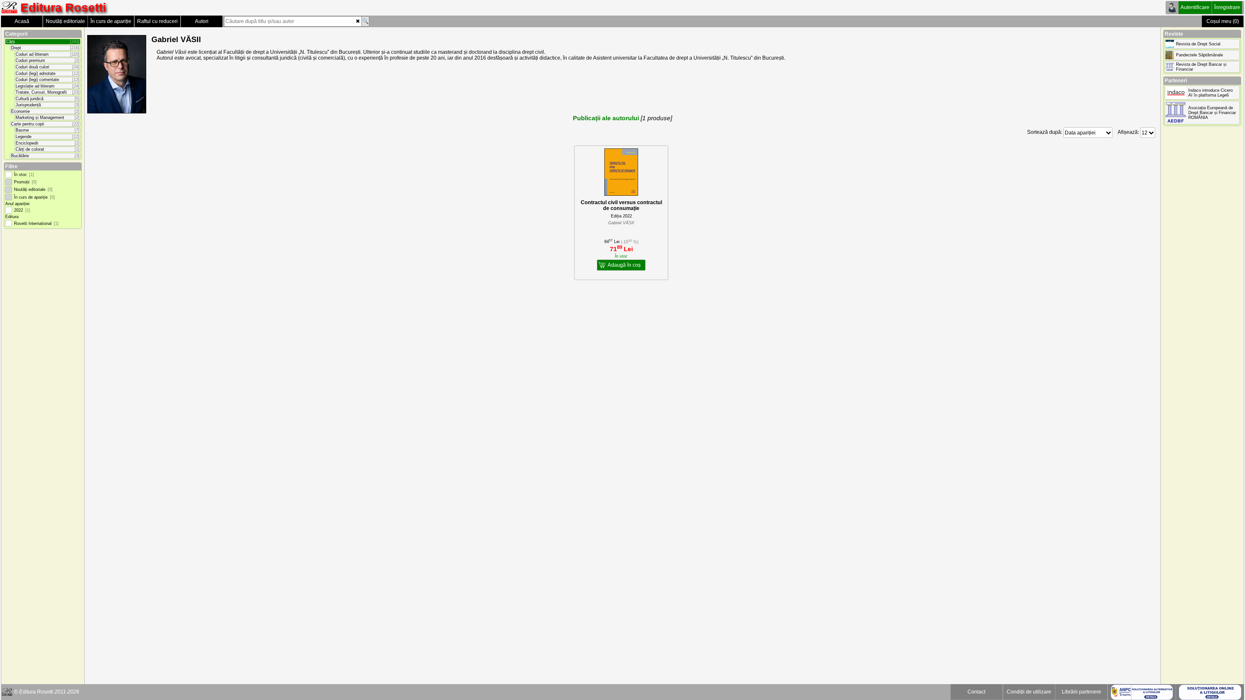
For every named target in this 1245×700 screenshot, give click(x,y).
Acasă (22, 21)
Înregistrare (1227, 7)
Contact (976, 691)
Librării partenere (1081, 691)
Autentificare (1194, 7)
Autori (201, 21)
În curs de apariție (110, 21)
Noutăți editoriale (65, 21)
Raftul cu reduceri (157, 21)
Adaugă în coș (624, 265)
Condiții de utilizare (1029, 691)
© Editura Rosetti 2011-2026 (46, 691)
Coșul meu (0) (1222, 21)
